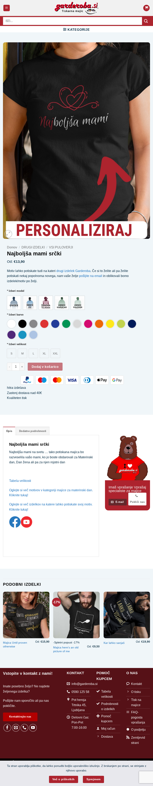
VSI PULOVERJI (61, 247)
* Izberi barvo (15, 314)
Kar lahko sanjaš (114, 642)
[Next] (150, 626)
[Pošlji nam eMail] (16, 728)
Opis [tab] (9, 431)
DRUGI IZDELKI (33, 247)
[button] (6, 8)
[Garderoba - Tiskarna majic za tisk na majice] (76, 8)
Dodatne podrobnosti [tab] (32, 431)
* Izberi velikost (16, 344)
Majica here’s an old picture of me (65, 649)
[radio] (14, 303)
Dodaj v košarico (45, 366)
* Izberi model (15, 291)
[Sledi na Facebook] (7, 728)
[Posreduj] (146, 21)
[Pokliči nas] (24, 728)
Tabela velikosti (20, 480)
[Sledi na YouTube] (33, 728)
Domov (12, 247)
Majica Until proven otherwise (15, 644)
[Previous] (3, 626)
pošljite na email (91, 276)
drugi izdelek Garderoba (73, 271)
